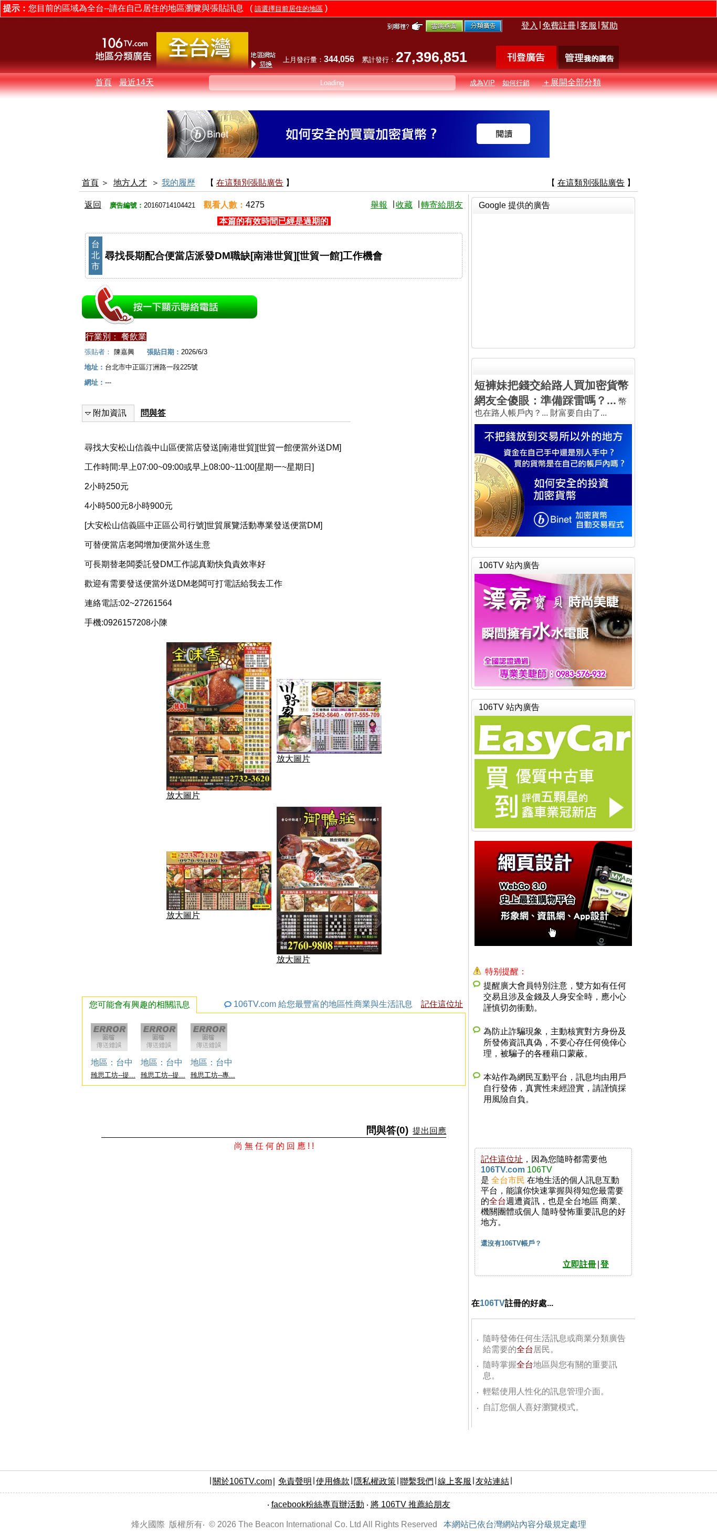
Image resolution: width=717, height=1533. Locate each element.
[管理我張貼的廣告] (588, 65)
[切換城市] (202, 66)
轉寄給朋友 (442, 204)
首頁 (103, 82)
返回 (93, 204)
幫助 (609, 25)
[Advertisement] (553, 279)
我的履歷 (178, 182)
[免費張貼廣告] (526, 65)
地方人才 (130, 182)
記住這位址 (442, 1004)
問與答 (153, 412)
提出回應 (429, 1130)
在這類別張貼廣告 (249, 182)
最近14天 (136, 82)
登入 (529, 25)
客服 (588, 25)
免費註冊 (559, 25)
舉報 (379, 204)
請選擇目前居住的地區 (289, 9)
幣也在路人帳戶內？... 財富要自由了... (552, 398)
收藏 (404, 204)
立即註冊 (579, 1264)
